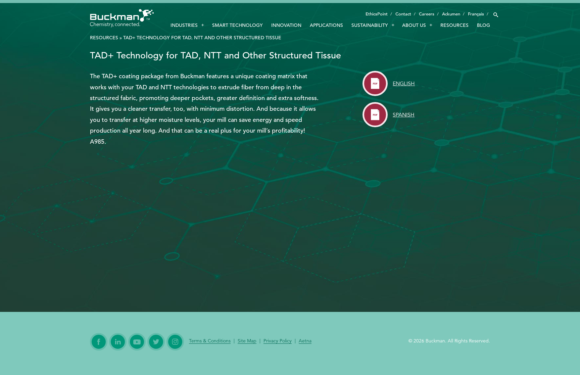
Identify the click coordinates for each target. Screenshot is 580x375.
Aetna (305, 341)
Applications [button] (326, 25)
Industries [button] (184, 25)
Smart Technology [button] (237, 25)
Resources (104, 38)
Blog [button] (483, 25)
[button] (495, 13)
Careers (426, 14)
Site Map (247, 341)
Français (476, 14)
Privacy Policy (277, 341)
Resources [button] (454, 25)
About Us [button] (414, 25)
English (404, 83)
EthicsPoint (377, 14)
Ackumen (451, 14)
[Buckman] (122, 19)
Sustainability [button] (369, 25)
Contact (403, 14)
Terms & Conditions (210, 341)
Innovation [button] (286, 25)
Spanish (404, 114)
